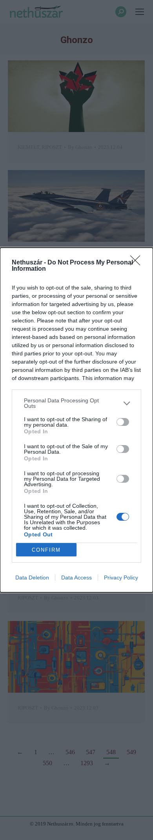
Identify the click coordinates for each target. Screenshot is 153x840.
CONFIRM (46, 550)
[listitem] (76, 403)
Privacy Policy (121, 577)
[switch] (123, 422)
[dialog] (76, 420)
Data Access (76, 577)
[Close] (137, 262)
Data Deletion (32, 577)
